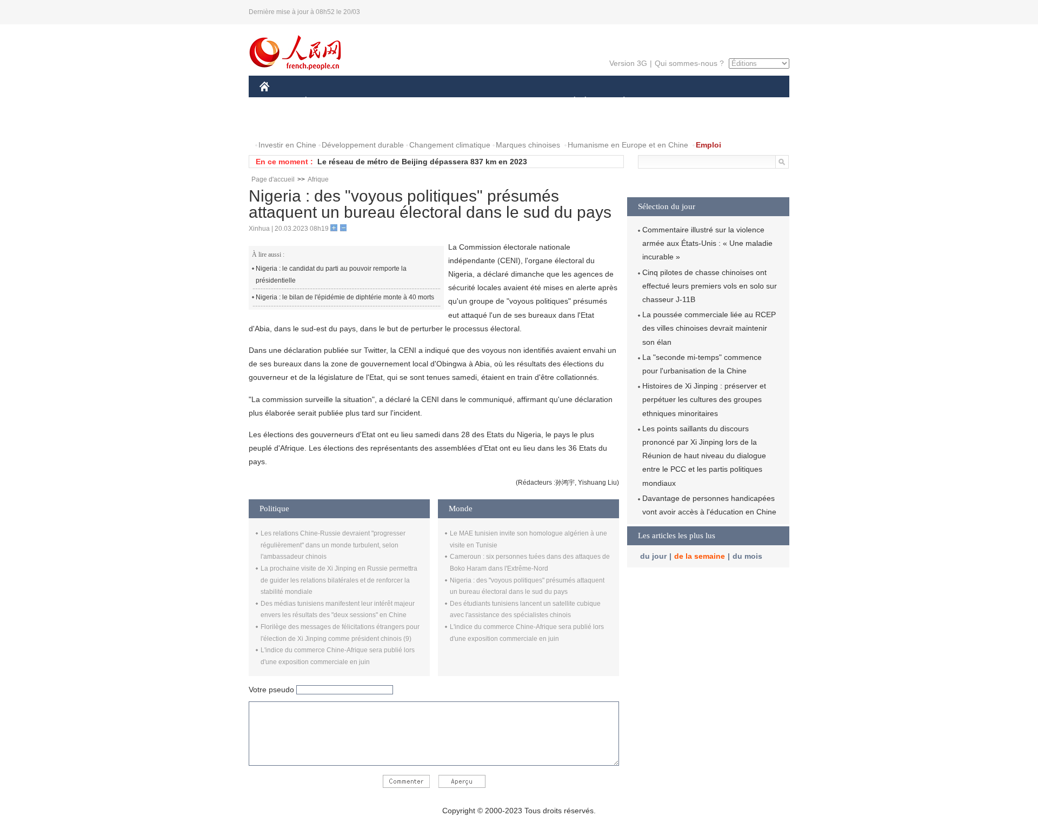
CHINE (278, 101)
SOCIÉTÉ (569, 101)
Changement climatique (449, 144)
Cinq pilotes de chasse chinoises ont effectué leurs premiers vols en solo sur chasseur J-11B (709, 286)
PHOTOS (329, 123)
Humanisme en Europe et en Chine (628, 144)
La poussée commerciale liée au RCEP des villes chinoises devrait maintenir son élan (709, 328)
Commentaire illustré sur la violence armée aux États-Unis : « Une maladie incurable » (707, 243)
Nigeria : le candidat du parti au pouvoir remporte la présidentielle (331, 274)
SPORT (662, 101)
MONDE (376, 101)
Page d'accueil (273, 179)
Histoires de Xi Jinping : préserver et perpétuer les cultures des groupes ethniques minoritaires (704, 399)
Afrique (318, 179)
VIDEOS (373, 123)
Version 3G (628, 63)
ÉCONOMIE (326, 101)
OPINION (283, 123)
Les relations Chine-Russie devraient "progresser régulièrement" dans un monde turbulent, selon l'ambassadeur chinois (333, 545)
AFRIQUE (422, 101)
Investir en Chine (287, 144)
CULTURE (520, 101)
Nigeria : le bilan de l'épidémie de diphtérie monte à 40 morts (345, 297)
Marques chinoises (528, 144)
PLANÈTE (618, 101)
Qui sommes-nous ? (689, 63)
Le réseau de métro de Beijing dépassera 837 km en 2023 (422, 161)
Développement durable (363, 144)
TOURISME (709, 101)
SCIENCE (471, 101)
